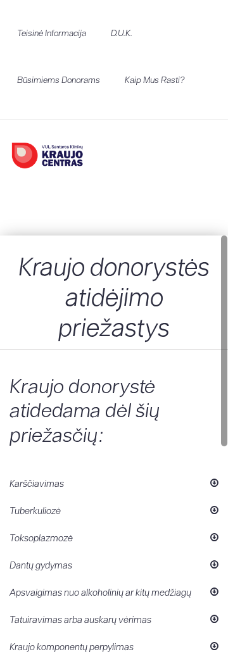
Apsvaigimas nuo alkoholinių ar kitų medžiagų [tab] (100, 592)
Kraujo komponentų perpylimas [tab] (72, 646)
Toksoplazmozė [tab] (41, 537)
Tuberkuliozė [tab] (35, 510)
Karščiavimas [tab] (37, 483)
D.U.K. (121, 33)
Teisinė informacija (51, 33)
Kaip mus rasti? (155, 80)
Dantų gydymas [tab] (41, 565)
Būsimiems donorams (58, 80)
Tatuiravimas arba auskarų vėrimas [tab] (80, 619)
